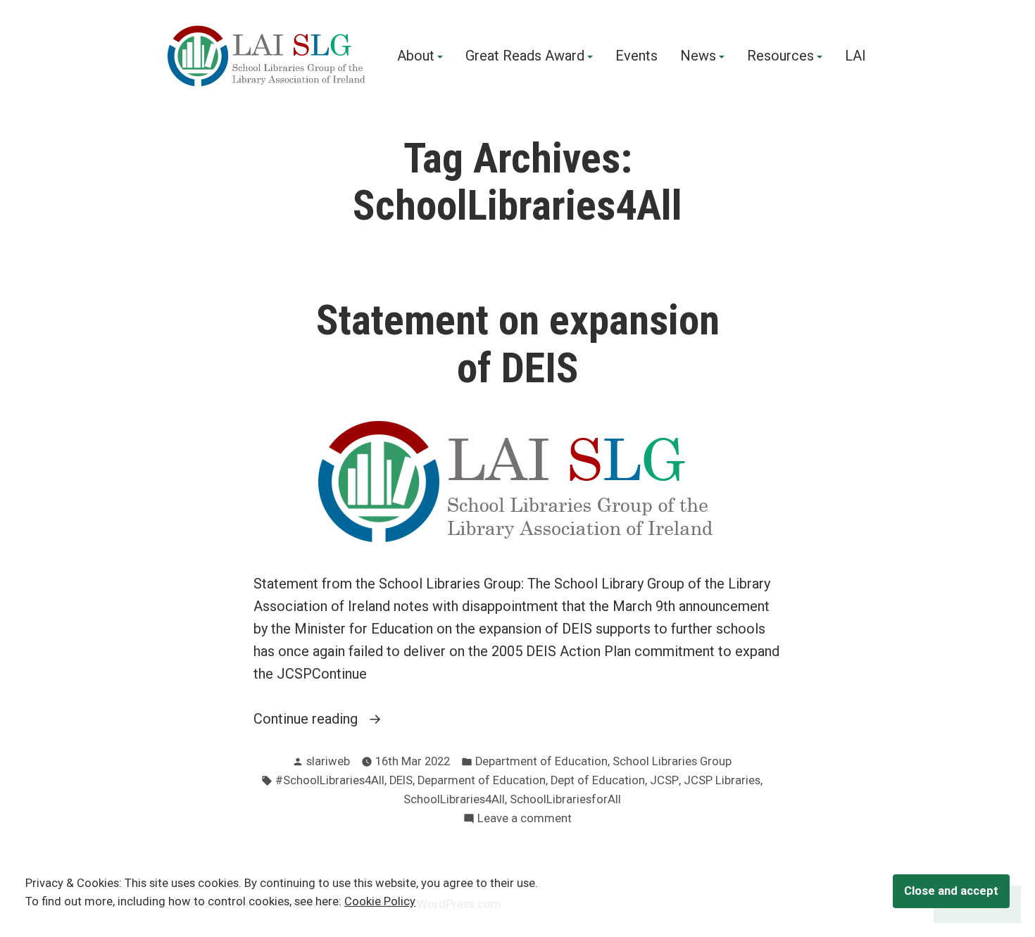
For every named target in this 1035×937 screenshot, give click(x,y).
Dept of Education (598, 780)
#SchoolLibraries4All (329, 780)
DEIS (401, 780)
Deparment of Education (482, 780)
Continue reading (307, 720)
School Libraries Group (672, 761)
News (698, 56)
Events (636, 56)
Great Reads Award (524, 56)
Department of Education (541, 761)
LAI (855, 56)
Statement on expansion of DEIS (518, 344)
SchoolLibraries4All (454, 799)
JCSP (664, 780)
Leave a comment (524, 820)
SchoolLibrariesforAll (565, 799)
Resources (780, 56)
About (415, 56)
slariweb (328, 761)
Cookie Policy (379, 901)
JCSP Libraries (722, 780)
